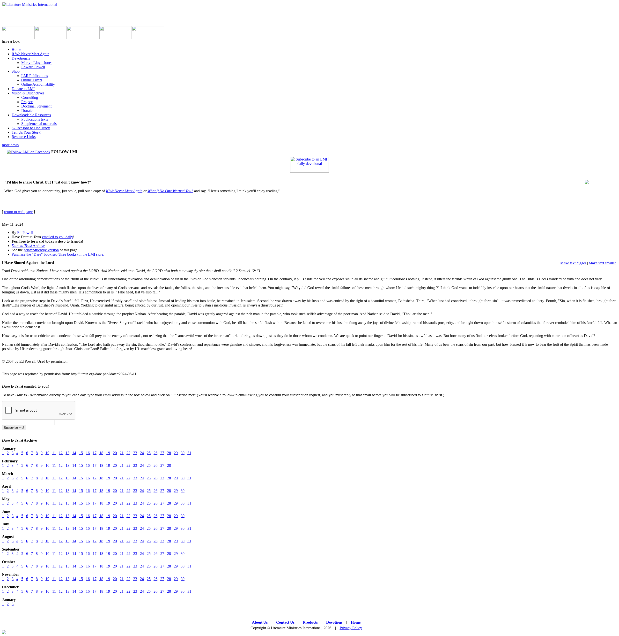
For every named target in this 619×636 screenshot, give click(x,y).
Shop (16, 71)
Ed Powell (25, 232)
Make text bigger (573, 263)
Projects (27, 102)
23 (135, 453)
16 (88, 453)
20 (115, 453)
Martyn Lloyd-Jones (36, 63)
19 (108, 453)
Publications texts (34, 119)
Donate (26, 110)
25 (149, 453)
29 (176, 453)
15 (81, 453)
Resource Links (24, 137)
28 (169, 453)
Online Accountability (38, 84)
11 (54, 453)
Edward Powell (33, 67)
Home (16, 49)
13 (67, 453)
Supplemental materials (39, 124)
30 (182, 453)
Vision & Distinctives (28, 93)
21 (122, 453)
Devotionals (21, 58)
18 (101, 453)
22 (128, 453)
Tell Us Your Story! (26, 132)
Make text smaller (602, 263)
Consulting (29, 97)
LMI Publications (34, 76)
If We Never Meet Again (30, 54)
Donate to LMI (23, 89)
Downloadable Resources (31, 115)
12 (61, 453)
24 (142, 453)
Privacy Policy (351, 628)
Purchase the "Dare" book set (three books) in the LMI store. (58, 254)
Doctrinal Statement (36, 106)
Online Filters (31, 80)
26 (155, 453)
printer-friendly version (41, 250)
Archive (28, 246)
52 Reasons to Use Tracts (31, 128)
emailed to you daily (57, 237)
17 (94, 453)
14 (74, 453)
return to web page (18, 212)
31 (189, 453)
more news (10, 145)
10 (47, 453)
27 (162, 453)
